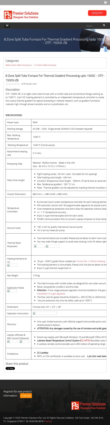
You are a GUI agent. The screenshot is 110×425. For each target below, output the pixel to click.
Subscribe (26, 395)
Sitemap (48, 421)
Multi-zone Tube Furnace (17, 65)
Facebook (105, 3)
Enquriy (97, 13)
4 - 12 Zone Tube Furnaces (43, 65)
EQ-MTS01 (85, 340)
